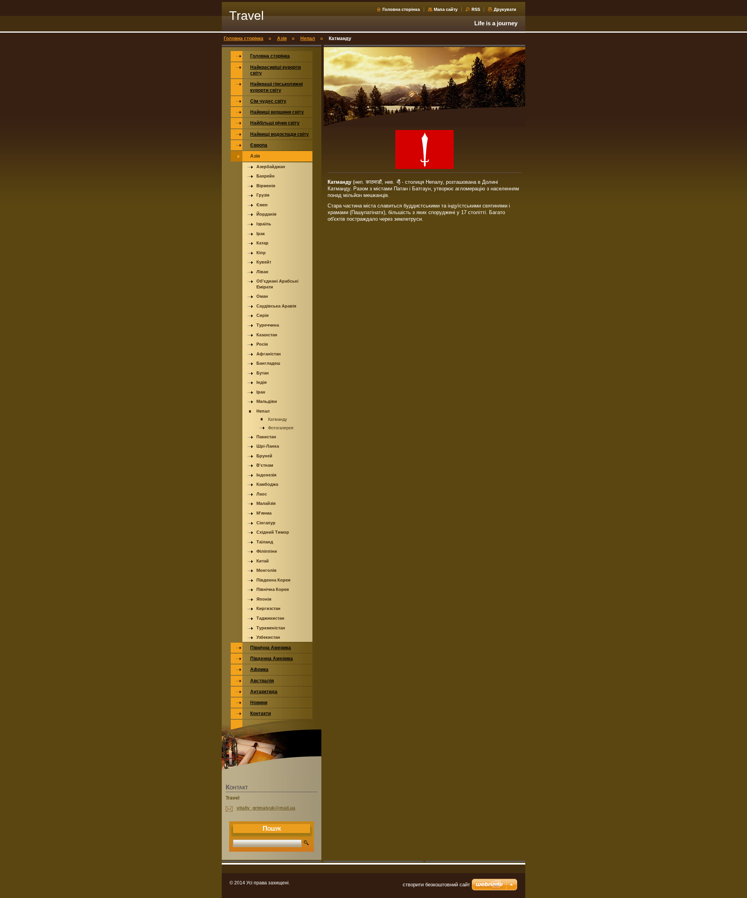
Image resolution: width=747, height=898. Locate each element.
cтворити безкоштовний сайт (436, 884)
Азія (282, 38)
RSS (476, 9)
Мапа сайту (446, 9)
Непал (307, 38)
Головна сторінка (401, 9)
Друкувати (505, 9)
